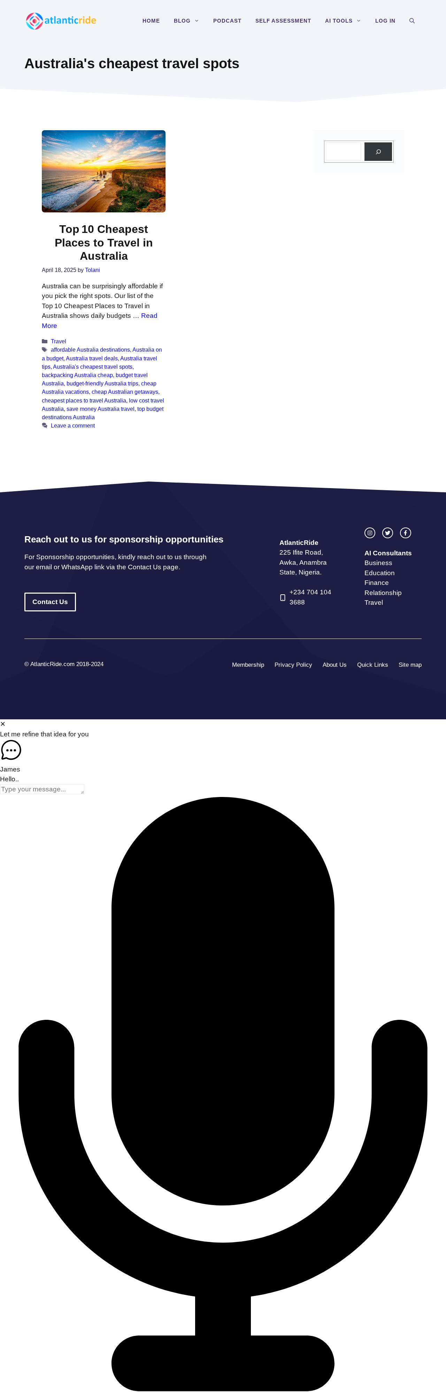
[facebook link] (405, 532)
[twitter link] (387, 532)
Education (379, 573)
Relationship (383, 592)
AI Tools (339, 21)
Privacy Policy (293, 665)
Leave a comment (73, 425)
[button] (198, 20)
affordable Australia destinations (90, 349)
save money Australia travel (100, 409)
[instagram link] (369, 532)
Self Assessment (283, 21)
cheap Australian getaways (125, 392)
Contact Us (50, 601)
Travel (58, 341)
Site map (410, 665)
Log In (385, 21)
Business (378, 562)
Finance (376, 582)
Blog (182, 21)
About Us (335, 665)
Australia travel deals (92, 358)
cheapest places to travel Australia (84, 400)
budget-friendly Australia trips (102, 383)
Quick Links (372, 665)
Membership (248, 665)
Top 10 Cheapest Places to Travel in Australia (104, 242)
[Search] (378, 151)
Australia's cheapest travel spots (92, 366)
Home (151, 21)
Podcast (227, 21)
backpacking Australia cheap (77, 375)
